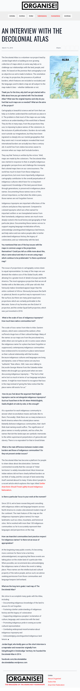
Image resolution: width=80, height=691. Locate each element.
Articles (12, 16)
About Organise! (54, 678)
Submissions (42, 16)
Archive (22, 16)
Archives (67, 16)
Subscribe (52, 682)
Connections (55, 16)
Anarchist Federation (56, 685)
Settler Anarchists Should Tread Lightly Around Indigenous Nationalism (23, 486)
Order (31, 16)
